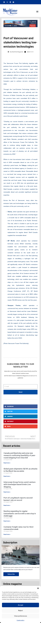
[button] (38, 588)
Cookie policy (20, 620)
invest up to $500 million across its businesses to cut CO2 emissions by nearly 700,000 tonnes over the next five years (23, 297)
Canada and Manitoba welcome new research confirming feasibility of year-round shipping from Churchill (20, 455)
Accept (20, 605)
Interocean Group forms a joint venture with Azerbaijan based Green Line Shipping (19, 484)
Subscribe (11, 574)
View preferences (20, 616)
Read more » (7, 463)
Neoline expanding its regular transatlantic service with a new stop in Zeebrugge (20, 513)
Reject (20, 610)
